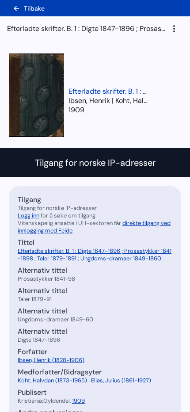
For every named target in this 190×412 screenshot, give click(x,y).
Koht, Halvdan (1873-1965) (52, 380)
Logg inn (28, 215)
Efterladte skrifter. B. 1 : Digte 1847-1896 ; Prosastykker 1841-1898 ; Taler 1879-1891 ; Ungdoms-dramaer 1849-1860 (108, 91)
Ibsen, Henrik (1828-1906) (51, 360)
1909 (76, 109)
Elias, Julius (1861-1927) (121, 380)
